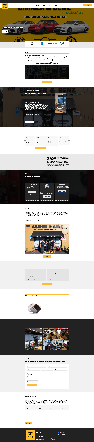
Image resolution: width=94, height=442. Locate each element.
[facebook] (58, 432)
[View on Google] (26, 137)
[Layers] (68, 412)
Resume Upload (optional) (30, 375)
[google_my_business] (63, 432)
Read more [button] (38, 142)
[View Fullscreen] (25, 414)
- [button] (25, 413)
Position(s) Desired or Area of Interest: (32, 372)
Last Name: (49, 366)
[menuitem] (38, 5)
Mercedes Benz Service (44, 62)
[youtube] (61, 432)
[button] (25, 140)
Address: (28, 369)
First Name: (28, 366)
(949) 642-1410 (14, 1)
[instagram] (60, 432)
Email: (55, 369)
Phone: (41, 369)
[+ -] (47, 416)
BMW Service (51, 62)
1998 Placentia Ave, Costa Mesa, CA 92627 (43, 1)
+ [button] (25, 412)
